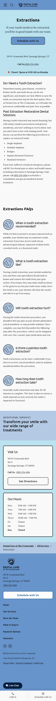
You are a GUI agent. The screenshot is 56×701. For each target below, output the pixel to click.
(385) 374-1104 (32, 64)
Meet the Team (10, 618)
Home (6, 605)
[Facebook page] (5, 646)
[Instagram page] (10, 646)
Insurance (8, 638)
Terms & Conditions (24, 663)
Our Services (9, 611)
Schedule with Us (28, 40)
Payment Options (11, 631)
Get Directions (28, 481)
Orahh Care (38, 663)
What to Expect (10, 624)
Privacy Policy (9, 663)
